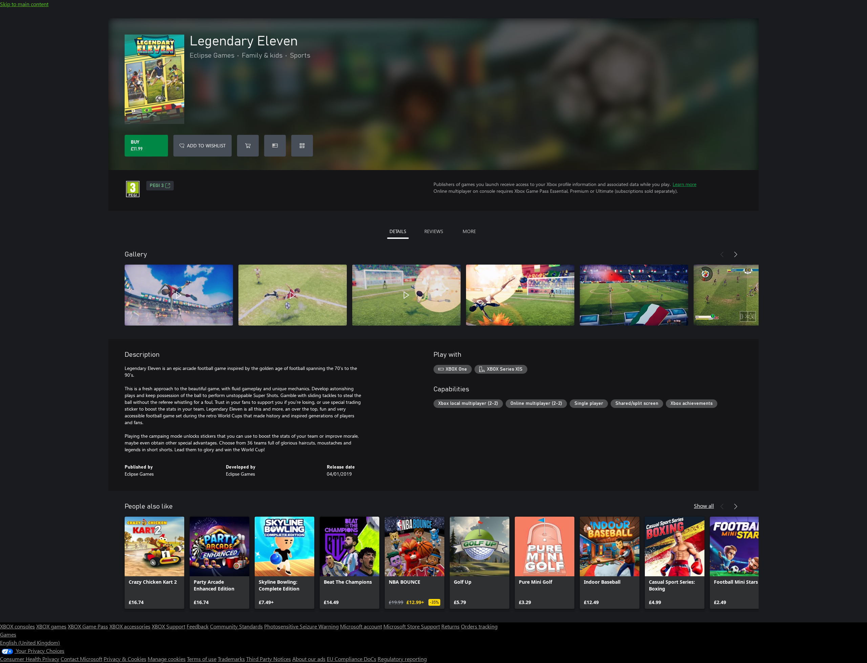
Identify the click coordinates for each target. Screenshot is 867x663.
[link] (154, 563)
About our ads (308, 658)
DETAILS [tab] (397, 231)
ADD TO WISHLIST (206, 145)
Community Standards (236, 626)
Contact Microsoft (81, 658)
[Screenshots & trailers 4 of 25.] (520, 295)
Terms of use (201, 658)
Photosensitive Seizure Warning (301, 626)
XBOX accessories (129, 626)
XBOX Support (168, 626)
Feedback (198, 626)
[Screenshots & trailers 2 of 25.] (292, 295)
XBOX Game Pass (88, 626)
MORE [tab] (469, 231)
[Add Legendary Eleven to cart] (248, 146)
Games (8, 634)
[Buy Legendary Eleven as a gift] (275, 146)
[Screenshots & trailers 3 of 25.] (406, 295)
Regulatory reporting (402, 658)
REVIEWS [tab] (433, 231)
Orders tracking (479, 626)
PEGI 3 (157, 185)
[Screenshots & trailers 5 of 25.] (634, 295)
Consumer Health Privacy (29, 658)
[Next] (735, 254)
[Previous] (722, 254)
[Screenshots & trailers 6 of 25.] (748, 295)
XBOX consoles (17, 626)
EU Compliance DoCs (351, 658)
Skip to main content (24, 3)
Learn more (684, 184)
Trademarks (231, 658)
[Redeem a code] (302, 146)
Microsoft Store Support (411, 626)
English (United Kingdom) (30, 642)
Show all (704, 505)
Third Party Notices (268, 658)
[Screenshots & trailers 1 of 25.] (179, 295)
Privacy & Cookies (125, 658)
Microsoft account (361, 626)
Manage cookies (167, 658)
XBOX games (51, 626)
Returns (450, 626)
